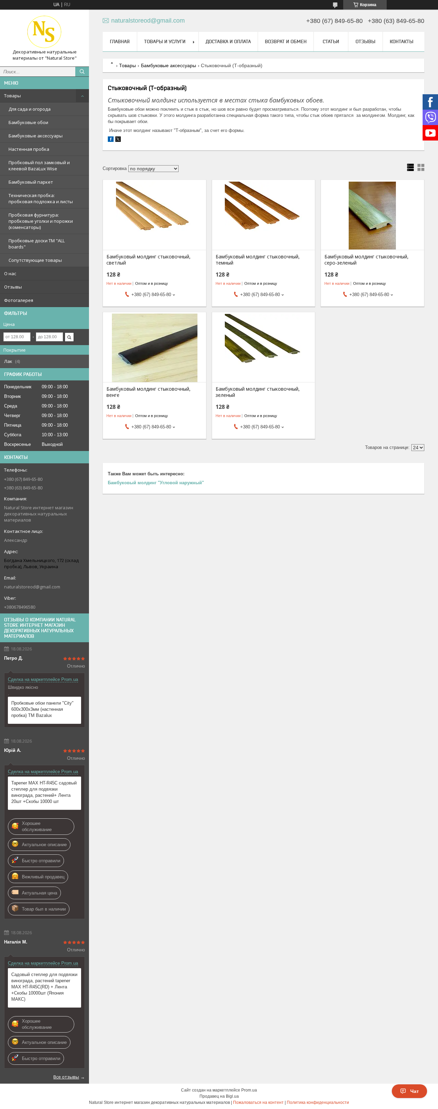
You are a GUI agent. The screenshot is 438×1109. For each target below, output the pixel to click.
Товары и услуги (164, 41)
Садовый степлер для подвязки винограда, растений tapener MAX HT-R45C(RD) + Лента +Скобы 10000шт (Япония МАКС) (44, 987)
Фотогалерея (18, 300)
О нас (10, 273)
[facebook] (111, 140)
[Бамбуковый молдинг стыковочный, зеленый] (263, 348)
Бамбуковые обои (28, 122)
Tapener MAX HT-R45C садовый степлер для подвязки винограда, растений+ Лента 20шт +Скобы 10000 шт (44, 792)
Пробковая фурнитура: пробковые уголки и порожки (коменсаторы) (41, 221)
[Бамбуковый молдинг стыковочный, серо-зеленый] (372, 215)
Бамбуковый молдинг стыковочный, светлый (148, 260)
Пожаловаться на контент (258, 1102)
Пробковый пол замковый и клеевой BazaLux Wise (39, 165)
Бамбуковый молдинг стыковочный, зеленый (258, 392)
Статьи (331, 41)
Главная (120, 41)
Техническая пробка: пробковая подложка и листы (41, 198)
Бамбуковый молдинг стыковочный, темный (258, 260)
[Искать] (82, 71)
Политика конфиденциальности (318, 1102)
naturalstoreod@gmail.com (32, 587)
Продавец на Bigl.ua (219, 1096)
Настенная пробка (29, 149)
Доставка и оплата (228, 41)
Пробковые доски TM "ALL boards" (37, 243)
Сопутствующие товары (35, 260)
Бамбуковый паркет (31, 182)
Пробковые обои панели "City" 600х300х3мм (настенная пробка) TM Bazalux (42, 709)
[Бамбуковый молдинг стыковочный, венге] (154, 348)
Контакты (401, 41)
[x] (118, 140)
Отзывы (13, 287)
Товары (12, 96)
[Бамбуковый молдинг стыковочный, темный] (263, 215)
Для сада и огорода (30, 109)
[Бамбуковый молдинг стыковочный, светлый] (154, 215)
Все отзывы (66, 1077)
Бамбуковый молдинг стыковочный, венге (148, 392)
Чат (414, 1091)
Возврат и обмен (286, 41)
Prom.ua (249, 1090)
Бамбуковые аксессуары (36, 136)
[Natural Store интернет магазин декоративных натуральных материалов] (44, 32)
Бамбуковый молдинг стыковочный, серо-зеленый (366, 260)
